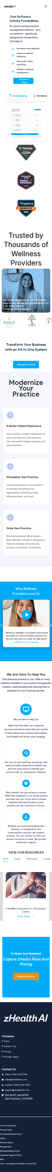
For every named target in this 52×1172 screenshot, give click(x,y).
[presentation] (2, 625)
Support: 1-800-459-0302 (17, 1085)
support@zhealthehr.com (17, 1090)
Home (6, 1041)
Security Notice (6, 1142)
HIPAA (2, 1138)
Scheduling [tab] (20, 96)
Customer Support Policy (11, 1155)
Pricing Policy (6, 1147)
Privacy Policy (6, 1130)
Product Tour (10, 1046)
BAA (2, 1159)
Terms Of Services (8, 1126)
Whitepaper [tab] (32, 859)
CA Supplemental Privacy (11, 1134)
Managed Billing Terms (10, 1151)
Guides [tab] (17, 859)
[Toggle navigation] (46, 6)
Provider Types (11, 1057)
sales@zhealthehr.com (16, 1079)
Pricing (7, 1051)
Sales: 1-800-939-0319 (16, 1074)
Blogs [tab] (5, 859)
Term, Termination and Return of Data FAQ (18, 1164)
